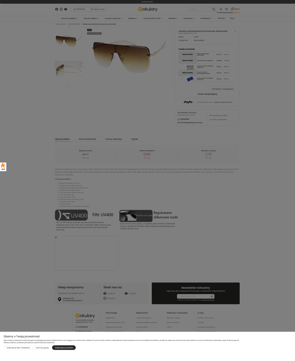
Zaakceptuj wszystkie (64, 348)
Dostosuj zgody (42, 348)
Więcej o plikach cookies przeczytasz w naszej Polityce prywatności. (29, 342)
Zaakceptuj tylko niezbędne (18, 348)
